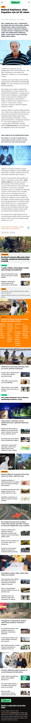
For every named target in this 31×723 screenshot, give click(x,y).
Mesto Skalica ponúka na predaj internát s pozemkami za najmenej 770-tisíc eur (10, 647)
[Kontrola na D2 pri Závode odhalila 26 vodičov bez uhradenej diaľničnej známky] (25, 550)
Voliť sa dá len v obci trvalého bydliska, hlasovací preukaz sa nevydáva (10, 389)
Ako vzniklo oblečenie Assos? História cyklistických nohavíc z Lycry (14, 398)
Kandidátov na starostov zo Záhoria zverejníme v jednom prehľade (9, 498)
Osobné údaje (23, 712)
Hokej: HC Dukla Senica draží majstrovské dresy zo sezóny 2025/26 (9, 275)
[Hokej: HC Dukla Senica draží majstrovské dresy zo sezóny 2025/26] (25, 275)
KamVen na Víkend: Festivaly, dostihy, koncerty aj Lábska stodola (14, 320)
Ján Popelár (5, 232)
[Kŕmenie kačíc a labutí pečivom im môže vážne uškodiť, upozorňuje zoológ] (25, 374)
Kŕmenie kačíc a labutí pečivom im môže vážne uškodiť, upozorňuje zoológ (10, 374)
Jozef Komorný (12, 19)
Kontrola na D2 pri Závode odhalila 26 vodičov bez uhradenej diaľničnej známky (9, 550)
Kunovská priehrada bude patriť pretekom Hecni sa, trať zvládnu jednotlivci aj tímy (10, 491)
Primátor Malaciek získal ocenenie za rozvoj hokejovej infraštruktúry (14, 671)
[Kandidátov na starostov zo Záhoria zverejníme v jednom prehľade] (25, 498)
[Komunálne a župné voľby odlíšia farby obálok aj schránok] (15, 563)
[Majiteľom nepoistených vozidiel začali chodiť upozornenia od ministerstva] (25, 283)
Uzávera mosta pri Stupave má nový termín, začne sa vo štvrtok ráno (10, 542)
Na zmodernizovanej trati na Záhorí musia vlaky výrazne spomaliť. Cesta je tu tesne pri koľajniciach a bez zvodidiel (15, 523)
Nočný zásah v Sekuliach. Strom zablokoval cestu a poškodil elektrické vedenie (14, 422)
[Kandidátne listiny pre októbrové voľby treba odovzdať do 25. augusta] (25, 597)
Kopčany (12, 232)
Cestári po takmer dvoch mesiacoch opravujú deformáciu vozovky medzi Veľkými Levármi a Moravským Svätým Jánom (10, 533)
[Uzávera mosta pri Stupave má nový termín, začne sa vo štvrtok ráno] (25, 542)
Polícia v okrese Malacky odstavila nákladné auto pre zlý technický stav (10, 590)
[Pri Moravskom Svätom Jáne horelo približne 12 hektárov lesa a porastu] (25, 639)
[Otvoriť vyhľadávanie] (29, 2)
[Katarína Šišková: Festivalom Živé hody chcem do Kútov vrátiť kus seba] (15, 462)
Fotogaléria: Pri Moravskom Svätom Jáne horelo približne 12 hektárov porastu (13, 622)
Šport (3, 6)
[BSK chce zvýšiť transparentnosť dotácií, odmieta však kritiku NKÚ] (25, 693)
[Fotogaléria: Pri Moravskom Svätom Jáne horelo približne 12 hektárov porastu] (15, 611)
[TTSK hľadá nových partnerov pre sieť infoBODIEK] (25, 381)
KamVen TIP (4, 317)
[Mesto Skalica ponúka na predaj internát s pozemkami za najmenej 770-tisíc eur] (25, 647)
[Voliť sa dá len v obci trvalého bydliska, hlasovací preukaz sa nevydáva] (25, 389)
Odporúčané (5, 254)
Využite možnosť (10, 712)
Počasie (4, 289)
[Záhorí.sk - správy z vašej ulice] (15, 2)
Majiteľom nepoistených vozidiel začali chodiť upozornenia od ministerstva (9, 283)
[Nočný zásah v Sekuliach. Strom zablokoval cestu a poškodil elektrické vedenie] (15, 411)
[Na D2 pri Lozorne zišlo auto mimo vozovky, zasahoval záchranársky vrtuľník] (15, 244)
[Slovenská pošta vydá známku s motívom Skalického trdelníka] (25, 439)
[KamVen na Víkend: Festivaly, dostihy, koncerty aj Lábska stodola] (15, 307)
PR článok (4, 265)
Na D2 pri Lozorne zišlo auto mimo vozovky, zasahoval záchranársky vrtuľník (15, 259)
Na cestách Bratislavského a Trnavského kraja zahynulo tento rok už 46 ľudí (9, 685)
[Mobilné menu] (2, 2)
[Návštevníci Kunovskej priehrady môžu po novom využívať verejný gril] (15, 357)
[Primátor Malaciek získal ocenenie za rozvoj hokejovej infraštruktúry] (15, 660)
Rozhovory (4, 471)
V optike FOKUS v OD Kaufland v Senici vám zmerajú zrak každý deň (15, 269)
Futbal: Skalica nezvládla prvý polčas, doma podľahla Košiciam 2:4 (9, 678)
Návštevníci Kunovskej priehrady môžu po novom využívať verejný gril (15, 367)
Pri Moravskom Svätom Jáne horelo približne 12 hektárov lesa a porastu (9, 639)
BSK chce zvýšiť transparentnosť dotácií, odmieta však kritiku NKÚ (8, 693)
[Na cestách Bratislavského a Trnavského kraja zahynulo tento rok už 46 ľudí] (25, 685)
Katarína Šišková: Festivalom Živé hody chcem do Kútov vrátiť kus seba (15, 475)
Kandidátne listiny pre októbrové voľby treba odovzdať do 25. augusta (8, 597)
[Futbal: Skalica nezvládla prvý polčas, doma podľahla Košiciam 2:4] (25, 678)
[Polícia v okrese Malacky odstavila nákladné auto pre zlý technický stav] (25, 590)
